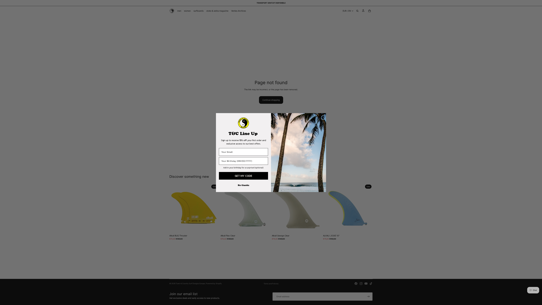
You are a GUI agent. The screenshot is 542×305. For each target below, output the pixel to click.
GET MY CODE (243, 176)
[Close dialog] (323, 117)
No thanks (243, 185)
